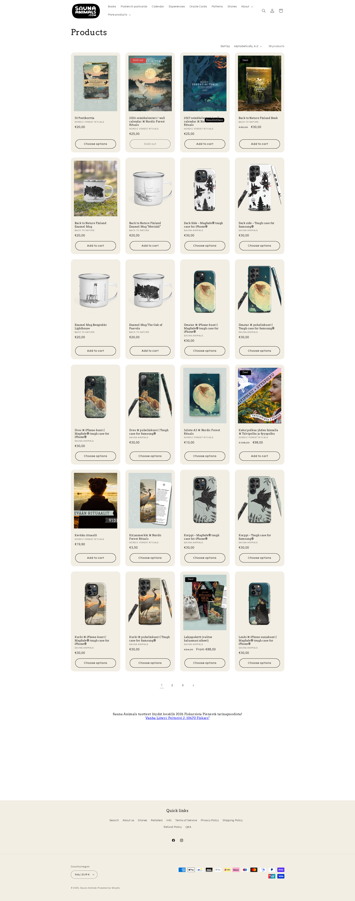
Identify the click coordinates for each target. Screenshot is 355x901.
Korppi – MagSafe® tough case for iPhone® (201, 537)
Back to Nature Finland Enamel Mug (90, 225)
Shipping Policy (233, 820)
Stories (142, 820)
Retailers (157, 820)
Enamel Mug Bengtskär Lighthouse (91, 326)
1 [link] (162, 685)
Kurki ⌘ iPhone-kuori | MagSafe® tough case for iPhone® (92, 640)
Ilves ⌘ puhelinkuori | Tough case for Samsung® (148, 432)
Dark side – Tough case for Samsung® (257, 225)
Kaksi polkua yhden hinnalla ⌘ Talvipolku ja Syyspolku (258, 432)
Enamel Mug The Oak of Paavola (145, 326)
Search (114, 820)
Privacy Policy (210, 820)
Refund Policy (173, 827)
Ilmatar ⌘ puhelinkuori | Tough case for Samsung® (256, 326)
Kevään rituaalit (86, 535)
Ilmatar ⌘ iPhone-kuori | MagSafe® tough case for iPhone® (201, 328)
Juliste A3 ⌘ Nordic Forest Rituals (202, 432)
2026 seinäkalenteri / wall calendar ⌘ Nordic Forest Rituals (147, 121)
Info (169, 820)
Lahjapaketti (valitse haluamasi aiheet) (198, 638)
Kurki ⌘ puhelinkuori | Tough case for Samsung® (149, 638)
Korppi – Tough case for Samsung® (255, 537)
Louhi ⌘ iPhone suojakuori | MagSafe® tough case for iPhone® (258, 640)
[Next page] (193, 685)
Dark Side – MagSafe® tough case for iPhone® (203, 225)
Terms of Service (186, 820)
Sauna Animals (88, 888)
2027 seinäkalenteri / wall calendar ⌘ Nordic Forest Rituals (201, 121)
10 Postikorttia (84, 118)
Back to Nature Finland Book (258, 118)
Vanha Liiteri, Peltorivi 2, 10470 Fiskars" (178, 718)
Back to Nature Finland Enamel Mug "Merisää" (145, 225)
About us (128, 820)
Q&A (188, 827)
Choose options (95, 143)
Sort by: (225, 46)
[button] (247, 7)
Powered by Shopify (109, 888)
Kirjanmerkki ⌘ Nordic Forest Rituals (145, 537)
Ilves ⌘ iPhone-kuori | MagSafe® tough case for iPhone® (92, 434)
